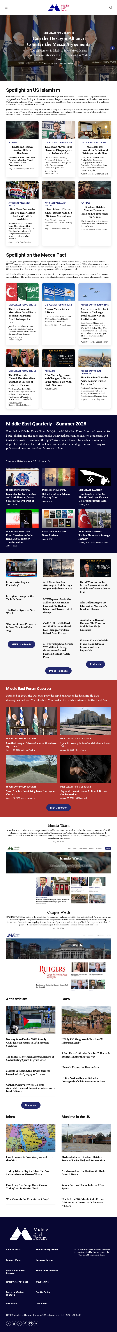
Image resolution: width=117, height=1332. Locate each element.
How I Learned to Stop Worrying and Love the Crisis (29, 1158)
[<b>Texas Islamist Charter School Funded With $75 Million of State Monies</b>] (58, 190)
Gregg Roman (65, 325)
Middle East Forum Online (58, 143)
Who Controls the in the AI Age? (28, 1199)
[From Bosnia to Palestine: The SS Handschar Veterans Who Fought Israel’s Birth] (94, 477)
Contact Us (41, 1303)
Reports (13, 143)
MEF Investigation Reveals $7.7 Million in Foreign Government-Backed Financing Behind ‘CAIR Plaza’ (58, 650)
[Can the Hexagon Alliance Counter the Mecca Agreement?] (31, 721)
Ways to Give (42, 1282)
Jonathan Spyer (15, 340)
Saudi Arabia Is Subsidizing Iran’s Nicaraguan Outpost (30, 792)
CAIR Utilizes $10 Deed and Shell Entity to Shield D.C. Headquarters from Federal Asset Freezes (57, 628)
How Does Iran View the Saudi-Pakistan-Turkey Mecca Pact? (94, 381)
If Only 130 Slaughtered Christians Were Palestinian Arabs (84, 1040)
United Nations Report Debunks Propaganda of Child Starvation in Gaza (83, 1079)
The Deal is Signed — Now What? (20, 611)
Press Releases (58, 670)
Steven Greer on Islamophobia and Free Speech (83, 1186)
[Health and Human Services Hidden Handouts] (22, 130)
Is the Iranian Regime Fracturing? (17, 583)
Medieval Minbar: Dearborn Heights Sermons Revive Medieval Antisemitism (83, 1158)
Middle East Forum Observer (58, 33)
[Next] (112, 48)
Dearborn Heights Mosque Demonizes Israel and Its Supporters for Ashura (95, 212)
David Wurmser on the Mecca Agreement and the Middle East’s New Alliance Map (95, 587)
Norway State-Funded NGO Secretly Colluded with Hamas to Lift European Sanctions (27, 1042)
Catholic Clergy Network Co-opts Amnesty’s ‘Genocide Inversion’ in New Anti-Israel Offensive (30, 1088)
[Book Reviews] (58, 518)
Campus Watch (58, 912)
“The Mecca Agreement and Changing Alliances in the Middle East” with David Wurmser (58, 380)
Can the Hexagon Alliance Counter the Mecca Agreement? (58, 41)
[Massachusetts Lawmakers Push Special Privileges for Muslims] (94, 130)
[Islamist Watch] (58, 874)
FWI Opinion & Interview (93, 143)
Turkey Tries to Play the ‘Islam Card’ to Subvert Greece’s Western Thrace (27, 1172)
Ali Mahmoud (81, 798)
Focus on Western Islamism (15, 1293)
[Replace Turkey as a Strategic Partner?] (94, 518)
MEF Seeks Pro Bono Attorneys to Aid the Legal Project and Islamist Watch (57, 585)
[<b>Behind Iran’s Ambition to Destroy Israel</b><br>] (58, 477)
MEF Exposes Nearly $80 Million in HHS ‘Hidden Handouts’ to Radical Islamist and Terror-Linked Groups (57, 606)
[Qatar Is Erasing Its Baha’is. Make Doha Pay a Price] (85, 721)
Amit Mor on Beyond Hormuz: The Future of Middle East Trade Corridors (93, 624)
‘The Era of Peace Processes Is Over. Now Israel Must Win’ (21, 627)
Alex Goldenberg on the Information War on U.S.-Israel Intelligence (94, 606)
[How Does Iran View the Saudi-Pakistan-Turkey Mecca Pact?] (94, 358)
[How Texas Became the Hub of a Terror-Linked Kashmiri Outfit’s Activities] (22, 190)
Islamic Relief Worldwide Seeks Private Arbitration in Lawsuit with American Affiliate (83, 1202)
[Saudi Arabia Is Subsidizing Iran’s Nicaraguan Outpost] (31, 769)
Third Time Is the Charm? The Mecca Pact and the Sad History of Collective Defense (22, 380)
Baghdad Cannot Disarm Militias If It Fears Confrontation (83, 792)
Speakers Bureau (44, 1260)
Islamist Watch (58, 825)
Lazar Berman (102, 342)
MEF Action (12, 1303)
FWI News (85, 203)
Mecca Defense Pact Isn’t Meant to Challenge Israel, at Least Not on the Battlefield (94, 314)
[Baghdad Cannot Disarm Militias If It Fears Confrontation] (85, 769)
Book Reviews (50, 535)
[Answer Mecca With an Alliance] (58, 292)
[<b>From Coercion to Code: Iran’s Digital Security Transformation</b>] (22, 518)
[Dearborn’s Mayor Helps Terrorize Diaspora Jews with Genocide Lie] (58, 130)
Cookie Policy (43, 1292)
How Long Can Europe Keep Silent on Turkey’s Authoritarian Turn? (27, 1186)
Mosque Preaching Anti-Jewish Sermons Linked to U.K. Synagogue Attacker (28, 1072)
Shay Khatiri (101, 399)
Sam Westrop (25, 242)
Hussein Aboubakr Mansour (20, 405)
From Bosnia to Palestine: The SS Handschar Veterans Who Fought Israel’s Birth (93, 497)
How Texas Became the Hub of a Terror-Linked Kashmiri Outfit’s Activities (22, 214)
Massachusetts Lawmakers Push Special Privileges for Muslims (94, 150)
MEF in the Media (21, 644)
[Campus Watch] (58, 961)
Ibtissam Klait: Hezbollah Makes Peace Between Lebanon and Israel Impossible (94, 645)
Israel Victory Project (17, 1282)
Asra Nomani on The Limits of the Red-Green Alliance (83, 1172)
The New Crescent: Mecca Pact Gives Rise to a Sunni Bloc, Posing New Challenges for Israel (22, 315)
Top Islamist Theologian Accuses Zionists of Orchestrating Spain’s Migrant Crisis (30, 1058)
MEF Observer (58, 807)
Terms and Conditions (47, 1270)
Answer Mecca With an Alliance (57, 310)
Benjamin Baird (27, 169)
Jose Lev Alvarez (28, 798)
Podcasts (50, 371)
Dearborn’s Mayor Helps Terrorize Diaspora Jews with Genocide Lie (58, 150)
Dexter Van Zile (51, 173)
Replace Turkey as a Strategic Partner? (94, 537)
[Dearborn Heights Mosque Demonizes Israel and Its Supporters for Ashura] (94, 190)
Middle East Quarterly (18, 490)
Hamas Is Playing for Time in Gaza (80, 1067)
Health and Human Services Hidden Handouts (22, 150)
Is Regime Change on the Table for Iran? (20, 597)
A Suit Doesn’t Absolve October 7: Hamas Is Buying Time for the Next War (86, 1054)
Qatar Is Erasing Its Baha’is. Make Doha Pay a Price (85, 744)
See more (31, 1105)
